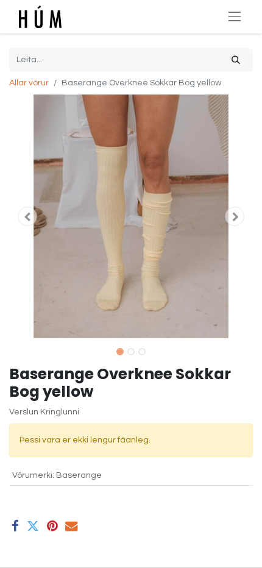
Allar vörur (29, 83)
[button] (27, 216)
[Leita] (236, 60)
